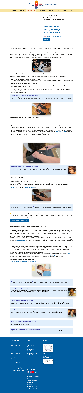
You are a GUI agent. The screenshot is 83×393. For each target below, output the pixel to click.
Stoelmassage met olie (32, 386)
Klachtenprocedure (14, 358)
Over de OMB (51, 10)
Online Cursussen (41, 10)
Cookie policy (13, 357)
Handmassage (30, 382)
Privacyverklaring (14, 354)
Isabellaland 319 (30, 345)
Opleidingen (21, 10)
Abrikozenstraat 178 (31, 346)
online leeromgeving (61, 131)
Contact (58, 10)
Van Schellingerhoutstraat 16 (33, 355)
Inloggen (64, 10)
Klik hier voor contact (15, 350)
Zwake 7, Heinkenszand (32, 350)
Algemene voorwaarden (15, 353)
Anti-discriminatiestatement (16, 356)
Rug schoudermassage (32, 380)
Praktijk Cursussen (31, 10)
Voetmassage (30, 384)
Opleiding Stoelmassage (29, 187)
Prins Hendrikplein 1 (31, 344)
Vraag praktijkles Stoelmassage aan (19, 220)
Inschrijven (46, 39)
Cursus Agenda (13, 10)
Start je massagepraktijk (32, 388)
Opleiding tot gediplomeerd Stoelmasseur (55, 255)
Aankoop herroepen (15, 359)
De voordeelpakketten (31, 378)
